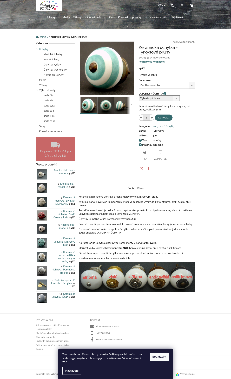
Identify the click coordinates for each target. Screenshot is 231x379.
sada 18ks (49, 116)
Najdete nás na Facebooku (109, 339)
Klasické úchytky (52, 54)
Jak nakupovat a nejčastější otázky (52, 325)
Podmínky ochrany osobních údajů (52, 341)
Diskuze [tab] (141, 188)
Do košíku (163, 117)
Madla (42, 80)
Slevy (42, 126)
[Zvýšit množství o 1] (152, 118)
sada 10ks (49, 105)
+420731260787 (103, 333)
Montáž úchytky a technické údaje (52, 333)
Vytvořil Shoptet (187, 374)
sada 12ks (48, 110)
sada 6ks (48, 95)
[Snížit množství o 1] (141, 118)
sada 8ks (48, 100)
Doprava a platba (44, 329)
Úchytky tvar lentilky (55, 69)
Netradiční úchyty (53, 75)
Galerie (39, 349)
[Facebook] (149, 168)
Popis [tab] (131, 188)
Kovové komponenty (50, 131)
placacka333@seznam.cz (108, 326)
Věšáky (43, 85)
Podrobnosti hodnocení (152, 61)
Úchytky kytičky (52, 64)
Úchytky (44, 49)
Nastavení (71, 370)
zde (64, 362)
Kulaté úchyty (51, 59)
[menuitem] (52, 17)
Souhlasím (159, 356)
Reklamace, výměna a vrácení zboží (53, 345)
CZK (161, 5)
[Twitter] (142, 168)
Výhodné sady (47, 90)
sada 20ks (49, 121)
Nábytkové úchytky (164, 126)
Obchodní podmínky (45, 337)
